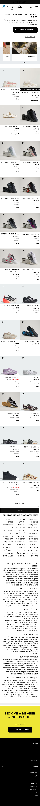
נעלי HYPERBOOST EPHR (31, 126)
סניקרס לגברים (8, 525)
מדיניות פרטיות (34, 789)
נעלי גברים (9, 519)
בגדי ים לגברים (8, 547)
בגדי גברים (9, 553)
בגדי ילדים (22, 556)
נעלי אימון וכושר (20, 542)
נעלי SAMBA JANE (13, 413)
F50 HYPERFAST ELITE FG (31, 341)
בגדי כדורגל (22, 536)
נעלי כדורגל (22, 525)
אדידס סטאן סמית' (32, 547)
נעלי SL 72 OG (35, 413)
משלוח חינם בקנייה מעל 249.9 (21, 2)
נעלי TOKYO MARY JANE (31, 447)
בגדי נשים (34, 556)
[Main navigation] (36, 7)
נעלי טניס (22, 547)
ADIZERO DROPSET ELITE (11, 305)
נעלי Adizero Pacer (32, 305)
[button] (31, 70)
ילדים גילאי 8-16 (20, 533)
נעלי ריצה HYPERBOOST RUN (10, 89)
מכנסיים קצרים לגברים (7, 542)
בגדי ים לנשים (33, 550)
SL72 (11, 533)
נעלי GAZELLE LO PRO (12, 126)
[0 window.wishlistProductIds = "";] (30, 7)
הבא (20, 511)
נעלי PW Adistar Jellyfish (30, 93)
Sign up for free (22, 729)
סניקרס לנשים (33, 528)
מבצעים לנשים (8, 556)
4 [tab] (15, 62)
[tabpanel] (20, 290)
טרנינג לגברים (8, 536)
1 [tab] (25, 62)
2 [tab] (22, 62)
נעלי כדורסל (21, 553)
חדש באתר (9, 539)
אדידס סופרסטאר (32, 553)
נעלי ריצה (22, 519)
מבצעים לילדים (8, 545)
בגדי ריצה (22, 530)
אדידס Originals (32, 542)
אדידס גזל (34, 530)
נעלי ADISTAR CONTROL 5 (31, 483)
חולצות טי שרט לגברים (7, 530)
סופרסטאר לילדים (20, 539)
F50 (12, 528)
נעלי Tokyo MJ (34, 377)
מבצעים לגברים (7, 550)
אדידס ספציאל (33, 536)
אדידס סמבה (33, 519)
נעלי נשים (34, 522)
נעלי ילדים (22, 522)
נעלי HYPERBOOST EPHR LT (10, 162)
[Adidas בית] (20, 6)
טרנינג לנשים (33, 539)
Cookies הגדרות (34, 786)
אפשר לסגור (30, 37)
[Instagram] (36, 775)
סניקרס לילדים (20, 528)
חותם (36, 795)
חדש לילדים (21, 545)
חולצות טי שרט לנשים (32, 533)
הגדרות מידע (34, 783)
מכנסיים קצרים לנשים (32, 545)
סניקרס (10, 522)
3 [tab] (18, 62)
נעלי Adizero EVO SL (12, 377)
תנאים (36, 792)
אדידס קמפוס (33, 525)
